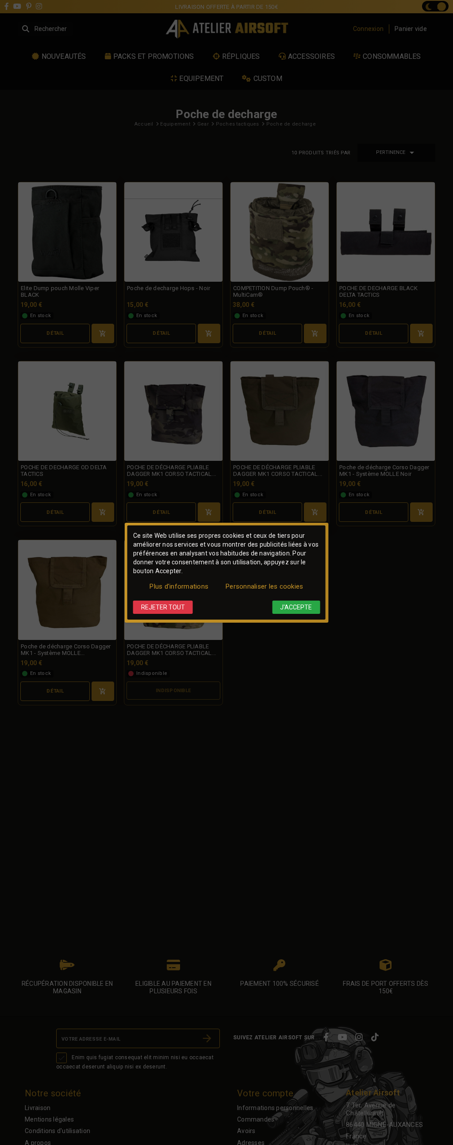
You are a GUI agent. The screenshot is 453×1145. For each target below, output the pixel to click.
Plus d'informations (179, 586)
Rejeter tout (163, 607)
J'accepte (296, 607)
